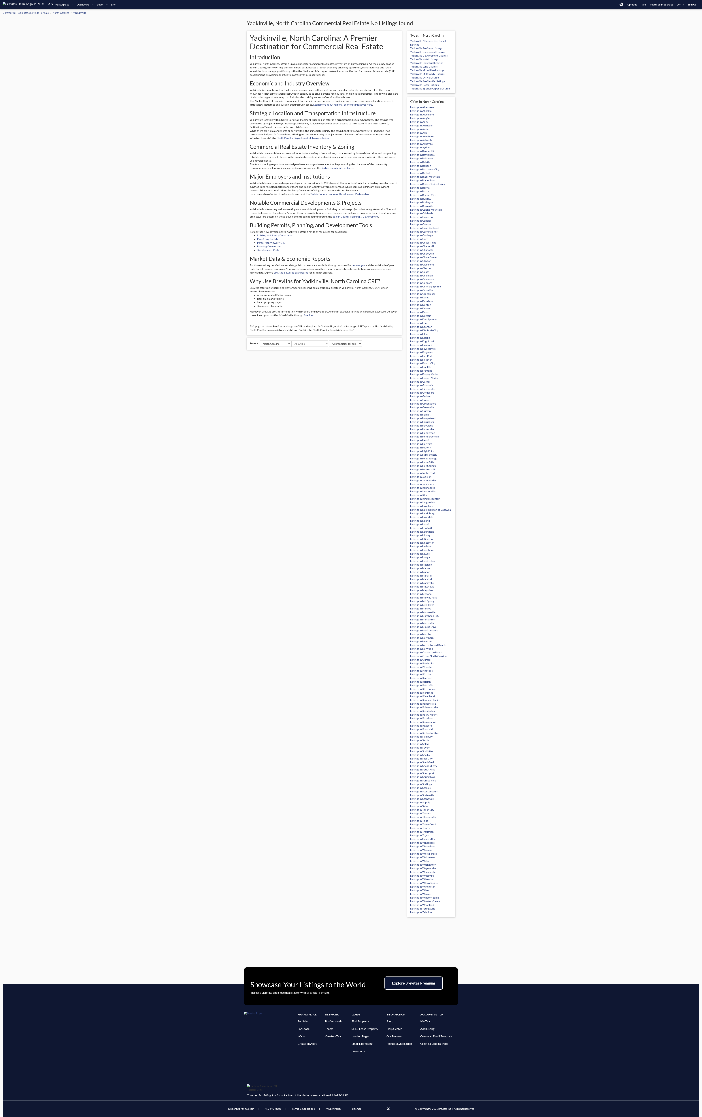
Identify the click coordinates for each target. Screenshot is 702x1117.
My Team (426, 1021)
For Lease (304, 1028)
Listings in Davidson (421, 301)
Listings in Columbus (422, 279)
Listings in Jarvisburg (422, 484)
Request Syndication (399, 1043)
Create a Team (334, 1036)
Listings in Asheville (421, 143)
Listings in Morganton (422, 619)
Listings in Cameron (421, 216)
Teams (329, 1028)
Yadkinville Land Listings (424, 66)
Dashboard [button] (83, 4)
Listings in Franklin (420, 366)
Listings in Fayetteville (423, 348)
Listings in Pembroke (422, 663)
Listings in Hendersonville (424, 436)
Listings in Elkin (419, 334)
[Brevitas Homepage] (271, 1013)
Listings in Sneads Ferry (423, 765)
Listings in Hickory (420, 447)
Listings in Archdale (421, 125)
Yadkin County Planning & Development (355, 216)
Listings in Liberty (420, 535)
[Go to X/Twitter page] (388, 1109)
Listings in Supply (420, 802)
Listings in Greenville (422, 407)
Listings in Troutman (422, 831)
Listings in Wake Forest (423, 853)
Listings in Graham (420, 396)
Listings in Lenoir (419, 524)
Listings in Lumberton (422, 560)
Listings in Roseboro (421, 718)
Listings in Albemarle (422, 114)
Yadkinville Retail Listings (424, 84)
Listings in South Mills (422, 769)
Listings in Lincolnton (422, 542)
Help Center (394, 1028)
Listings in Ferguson (421, 352)
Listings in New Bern (422, 637)
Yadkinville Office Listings (424, 77)
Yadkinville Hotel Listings (424, 59)
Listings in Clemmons (422, 264)
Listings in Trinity (420, 828)
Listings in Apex (419, 121)
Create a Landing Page (434, 1043)
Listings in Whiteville (422, 875)
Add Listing (427, 1028)
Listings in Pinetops (421, 670)
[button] (621, 4)
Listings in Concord (421, 282)
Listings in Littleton (421, 546)
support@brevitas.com (241, 1108)
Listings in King (419, 495)
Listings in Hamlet (420, 414)
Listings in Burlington (422, 202)
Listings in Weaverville (423, 871)
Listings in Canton (420, 224)
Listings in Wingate (421, 893)
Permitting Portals (267, 239)
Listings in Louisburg (422, 549)
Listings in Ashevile (421, 140)
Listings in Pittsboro (421, 674)
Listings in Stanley (420, 787)
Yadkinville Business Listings (426, 48)
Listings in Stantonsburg (424, 791)
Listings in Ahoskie (421, 110)
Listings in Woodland (422, 904)
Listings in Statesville (422, 795)
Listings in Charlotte (421, 249)
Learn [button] (100, 4)
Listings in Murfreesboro (424, 630)
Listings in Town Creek (423, 824)
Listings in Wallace (420, 860)
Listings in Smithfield (422, 762)
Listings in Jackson (420, 476)
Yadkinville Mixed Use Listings (427, 70)
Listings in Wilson (420, 890)
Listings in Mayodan (421, 590)
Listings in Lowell (420, 553)
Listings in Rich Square (423, 689)
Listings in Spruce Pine (423, 780)
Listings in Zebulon (421, 912)
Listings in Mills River (422, 604)
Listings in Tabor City (422, 809)
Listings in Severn (420, 747)
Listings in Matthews (422, 586)
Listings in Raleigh (420, 681)
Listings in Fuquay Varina (424, 374)
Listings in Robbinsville (423, 703)
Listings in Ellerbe (420, 337)
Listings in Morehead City (424, 615)
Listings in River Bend (422, 696)
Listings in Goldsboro (422, 392)
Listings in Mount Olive (423, 626)
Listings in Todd (419, 820)
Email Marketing (362, 1043)
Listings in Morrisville (422, 623)
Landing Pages (361, 1036)
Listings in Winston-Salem (425, 901)
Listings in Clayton (420, 260)
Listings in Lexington (422, 531)
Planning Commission (269, 246)
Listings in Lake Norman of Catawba (430, 509)
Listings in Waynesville (423, 868)
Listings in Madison (421, 564)
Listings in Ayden (420, 147)
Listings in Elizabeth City (424, 330)
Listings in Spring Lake (422, 776)
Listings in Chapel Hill (422, 246)
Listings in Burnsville (421, 205)
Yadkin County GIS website (337, 167)
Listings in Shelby (420, 754)
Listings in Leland (420, 520)
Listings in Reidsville (421, 685)
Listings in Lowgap (420, 557)
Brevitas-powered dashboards (291, 272)
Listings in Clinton (420, 268)
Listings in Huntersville (423, 469)
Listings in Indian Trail (422, 473)
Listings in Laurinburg (422, 513)
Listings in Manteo (420, 568)
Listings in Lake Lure (421, 506)
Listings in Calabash (421, 213)
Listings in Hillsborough (423, 454)
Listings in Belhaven (421, 158)
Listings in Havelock (421, 425)
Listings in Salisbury (421, 736)
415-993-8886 (273, 1108)
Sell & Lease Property (365, 1028)
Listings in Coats (419, 271)
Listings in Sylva (419, 806)
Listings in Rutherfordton (424, 732)
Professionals (333, 1021)
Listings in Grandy (420, 399)
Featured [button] (661, 4)
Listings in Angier (420, 118)
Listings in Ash (418, 132)
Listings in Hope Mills (422, 462)
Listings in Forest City (422, 363)
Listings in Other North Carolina (428, 656)
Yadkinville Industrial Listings (426, 62)
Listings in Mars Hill (421, 575)
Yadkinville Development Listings (429, 55)
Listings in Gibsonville (422, 388)
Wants (302, 1036)
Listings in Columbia (421, 275)
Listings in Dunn (419, 312)
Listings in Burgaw (420, 198)
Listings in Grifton (420, 410)
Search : (254, 343)
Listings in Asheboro (422, 136)
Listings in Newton (421, 641)
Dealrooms (358, 1051)
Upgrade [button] (632, 4)
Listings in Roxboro (421, 725)
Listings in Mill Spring (422, 601)
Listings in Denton (420, 304)
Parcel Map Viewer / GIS (271, 242)
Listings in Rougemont (423, 721)
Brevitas (308, 315)
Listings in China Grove (423, 257)
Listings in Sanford (420, 740)
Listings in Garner (420, 381)
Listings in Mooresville (422, 612)
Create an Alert (307, 1043)
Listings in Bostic (420, 191)
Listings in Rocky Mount (423, 714)
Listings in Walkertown (423, 857)
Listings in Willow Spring (424, 882)
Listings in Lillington (421, 538)
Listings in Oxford (420, 659)
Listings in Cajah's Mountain (426, 209)
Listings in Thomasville (423, 817)
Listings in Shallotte (421, 751)
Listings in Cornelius (421, 290)
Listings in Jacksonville (423, 480)
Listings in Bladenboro (422, 180)
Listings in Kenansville (422, 491)
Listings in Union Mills (422, 839)
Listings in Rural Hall (421, 729)
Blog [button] (113, 4)
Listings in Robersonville (424, 707)
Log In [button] (680, 4)
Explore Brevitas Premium (413, 983)
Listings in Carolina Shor (423, 231)
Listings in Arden (419, 129)
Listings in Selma (419, 743)
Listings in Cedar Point (423, 242)
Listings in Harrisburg (422, 421)
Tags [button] (643, 4)
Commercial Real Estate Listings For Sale (26, 12)
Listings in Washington (423, 864)
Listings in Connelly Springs (425, 286)
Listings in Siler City (421, 758)
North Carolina (61, 12)
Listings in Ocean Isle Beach (426, 652)
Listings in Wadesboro (422, 846)
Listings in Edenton (421, 326)
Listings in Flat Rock (421, 356)
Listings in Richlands (421, 692)
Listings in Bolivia (420, 187)
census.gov (358, 265)
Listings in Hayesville (422, 429)
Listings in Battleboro (422, 154)
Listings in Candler (420, 220)
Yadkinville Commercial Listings (428, 51)
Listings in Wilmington (422, 886)
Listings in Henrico (420, 440)
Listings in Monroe (420, 608)
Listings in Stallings (421, 784)
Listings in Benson (420, 165)
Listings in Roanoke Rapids (425, 699)
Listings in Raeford (420, 678)
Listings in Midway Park (423, 597)
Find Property (360, 1021)
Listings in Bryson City (423, 195)
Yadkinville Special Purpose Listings (430, 88)
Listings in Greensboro (423, 403)
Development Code (268, 250)
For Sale (302, 1021)
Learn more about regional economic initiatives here (342, 104)
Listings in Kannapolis (422, 487)
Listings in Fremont (421, 370)
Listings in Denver (420, 308)
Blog (389, 1021)
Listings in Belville (420, 162)
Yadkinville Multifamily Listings (427, 73)
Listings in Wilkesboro (422, 879)
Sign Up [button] (692, 4)
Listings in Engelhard (422, 341)
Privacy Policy (333, 1108)
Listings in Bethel (420, 173)
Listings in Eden (419, 323)
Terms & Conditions (303, 1108)
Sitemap (356, 1108)
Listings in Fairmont (421, 345)
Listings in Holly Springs (423, 458)
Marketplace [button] (62, 4)
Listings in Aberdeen (422, 107)
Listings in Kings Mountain (425, 498)
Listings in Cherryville (422, 253)
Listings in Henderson (422, 432)
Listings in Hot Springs (423, 465)
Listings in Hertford (421, 443)
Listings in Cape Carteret (424, 227)
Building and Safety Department (275, 235)
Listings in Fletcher (421, 359)
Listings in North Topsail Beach (428, 645)
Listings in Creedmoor (422, 293)
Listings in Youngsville (422, 908)
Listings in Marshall (421, 579)
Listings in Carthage (421, 235)
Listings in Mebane (421, 593)
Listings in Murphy (420, 634)
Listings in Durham (420, 315)
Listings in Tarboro (420, 813)
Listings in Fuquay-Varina (424, 377)
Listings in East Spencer (423, 319)
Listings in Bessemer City (424, 169)
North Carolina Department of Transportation (303, 138)
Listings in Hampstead (422, 418)
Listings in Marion (420, 571)
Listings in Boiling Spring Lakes (427, 184)
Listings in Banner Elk (422, 151)
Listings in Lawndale (421, 517)
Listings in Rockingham (423, 710)
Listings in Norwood (421, 648)
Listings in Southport (422, 773)
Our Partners (394, 1036)
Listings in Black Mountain (425, 176)
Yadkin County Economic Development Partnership (339, 194)
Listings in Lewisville (421, 528)
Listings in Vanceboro (422, 842)
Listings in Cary (419, 238)
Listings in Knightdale (422, 502)
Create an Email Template (436, 1036)
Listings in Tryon (419, 835)
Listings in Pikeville (421, 667)
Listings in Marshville (422, 582)
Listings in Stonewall (422, 798)
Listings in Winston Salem (424, 897)
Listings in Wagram (421, 850)
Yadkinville (79, 12)
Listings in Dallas (419, 297)
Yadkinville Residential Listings (427, 81)
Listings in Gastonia (421, 385)
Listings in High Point (422, 451)
